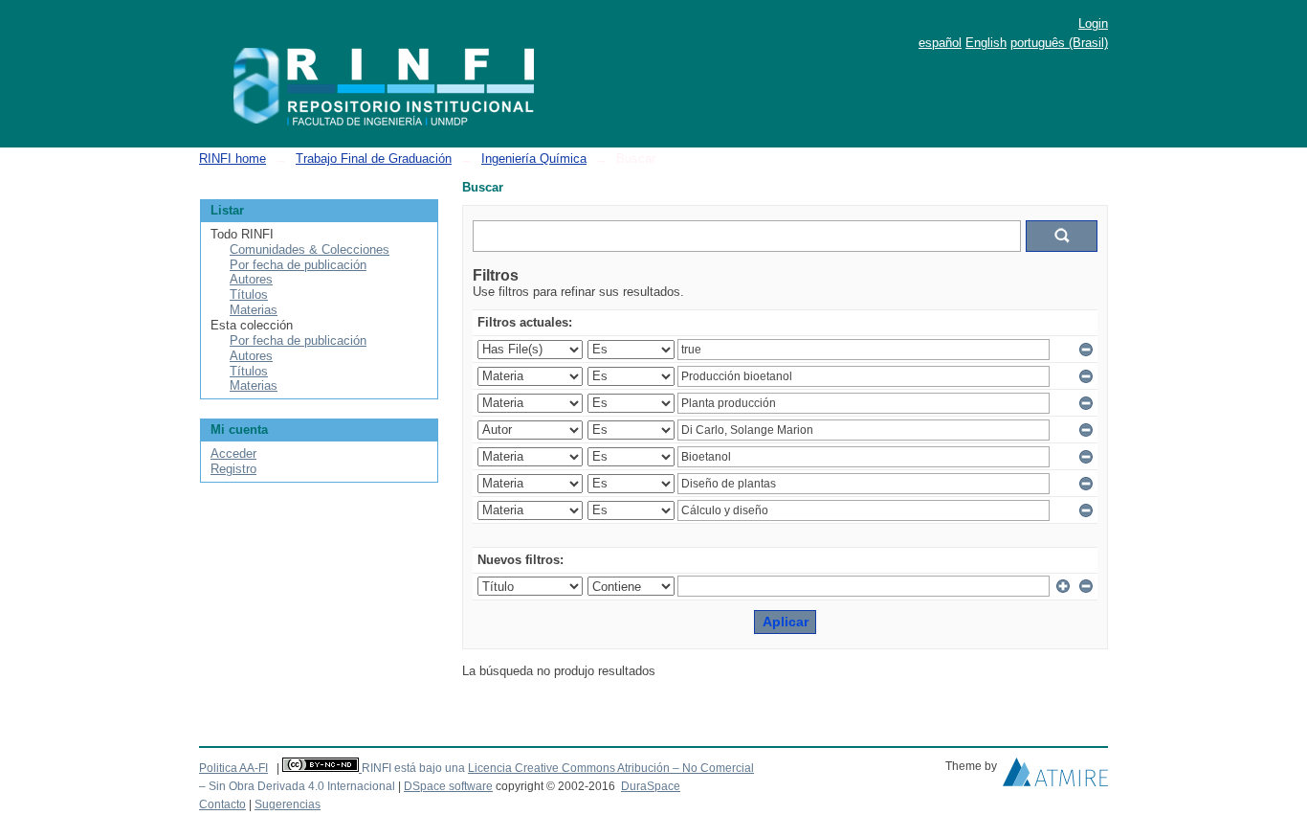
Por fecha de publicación (298, 265)
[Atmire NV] (1055, 776)
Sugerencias (288, 804)
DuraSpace (650, 786)
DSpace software (448, 786)
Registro (233, 469)
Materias (253, 310)
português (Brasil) (1059, 42)
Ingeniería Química (534, 158)
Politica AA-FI (233, 768)
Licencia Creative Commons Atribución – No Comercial (611, 768)
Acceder (233, 453)
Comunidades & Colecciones (309, 249)
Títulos (249, 294)
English (986, 42)
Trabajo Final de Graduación (374, 158)
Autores (251, 279)
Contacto (222, 804)
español (940, 42)
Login (1093, 23)
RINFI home (232, 158)
